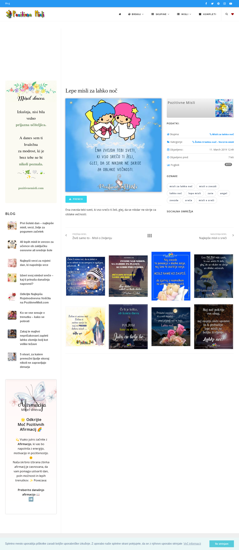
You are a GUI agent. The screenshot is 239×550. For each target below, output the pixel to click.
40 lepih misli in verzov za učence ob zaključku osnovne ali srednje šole (37, 246)
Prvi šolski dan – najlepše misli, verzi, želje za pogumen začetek (37, 227)
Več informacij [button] (192, 543)
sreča (188, 200)
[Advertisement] (119, 54)
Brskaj (137, 14)
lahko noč (176, 193)
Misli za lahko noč (223, 134)
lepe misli (194, 193)
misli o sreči (206, 200)
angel (223, 193)
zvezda (174, 200)
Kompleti (209, 14)
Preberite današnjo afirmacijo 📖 (31, 494)
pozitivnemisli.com (31, 188)
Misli (185, 14)
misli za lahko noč (181, 186)
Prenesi (77, 199)
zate (210, 193)
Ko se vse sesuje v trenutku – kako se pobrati (32, 317)
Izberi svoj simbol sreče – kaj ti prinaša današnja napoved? (36, 279)
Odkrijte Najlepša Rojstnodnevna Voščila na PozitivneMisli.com (35, 298)
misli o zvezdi (208, 186)
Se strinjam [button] (221, 543)
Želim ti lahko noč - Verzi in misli (214, 142)
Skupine (161, 14)
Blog (7, 3)
